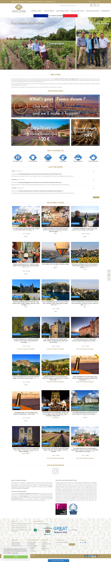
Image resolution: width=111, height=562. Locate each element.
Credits (44, 545)
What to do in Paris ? (31, 551)
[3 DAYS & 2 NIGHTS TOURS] (55, 106)
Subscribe (72, 544)
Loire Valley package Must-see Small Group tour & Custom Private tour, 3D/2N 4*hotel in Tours (40, 174)
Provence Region (30, 550)
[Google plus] (83, 543)
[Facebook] (80, 543)
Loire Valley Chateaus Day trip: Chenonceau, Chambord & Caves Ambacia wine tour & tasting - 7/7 (40, 191)
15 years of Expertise (32, 161)
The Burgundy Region (31, 547)
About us (15, 1)
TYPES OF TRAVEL (49, 11)
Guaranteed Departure (93, 161)
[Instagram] (85, 543)
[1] (94, 171)
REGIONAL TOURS (36, 11)
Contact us (22, 1)
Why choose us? (45, 548)
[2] (96, 171)
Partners (44, 547)
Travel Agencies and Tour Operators (35, 1)
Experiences (48, 161)
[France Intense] (18, 8)
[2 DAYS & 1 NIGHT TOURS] (85, 132)
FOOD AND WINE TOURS (77, 11)
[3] (97, 171)
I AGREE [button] (16, 556)
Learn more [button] (15, 553)
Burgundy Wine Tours (16, 545)
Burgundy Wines (30, 548)
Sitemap (44, 550)
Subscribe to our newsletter (62, 542)
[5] (99, 171)
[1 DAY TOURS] (40, 132)
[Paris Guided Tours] (55, 43)
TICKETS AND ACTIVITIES (92, 11)
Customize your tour (49, 1)
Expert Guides (63, 161)
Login (91, 1)
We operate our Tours (18, 161)
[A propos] (32, 546)
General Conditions (46, 544)
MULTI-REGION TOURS (63, 11)
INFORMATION (105, 11)
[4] (98, 171)
